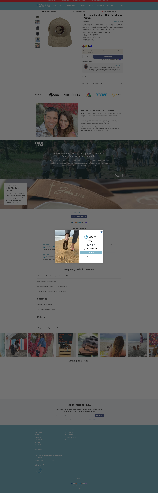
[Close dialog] (101, 231)
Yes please (91, 252)
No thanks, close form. (91, 256)
